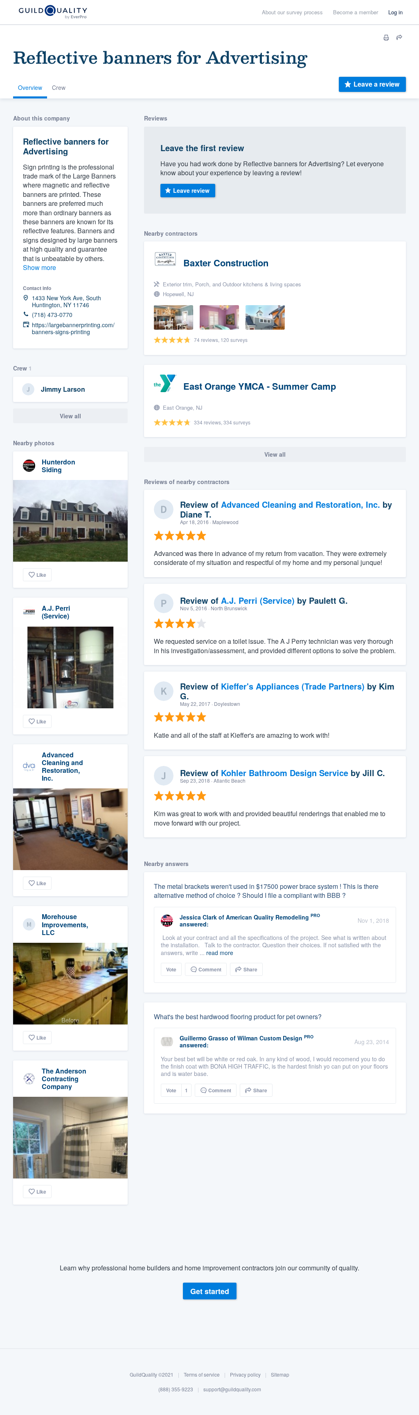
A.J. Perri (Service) (56, 611)
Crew (58, 87)
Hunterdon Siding (58, 465)
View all (70, 416)
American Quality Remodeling (267, 917)
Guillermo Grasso (204, 1038)
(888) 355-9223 (175, 1389)
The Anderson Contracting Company (64, 1078)
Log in (395, 12)
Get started (209, 1291)
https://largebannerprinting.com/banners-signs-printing (73, 328)
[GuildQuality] (52, 12)
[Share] (399, 37)
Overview (30, 87)
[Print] (386, 37)
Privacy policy (245, 1374)
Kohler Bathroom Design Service (284, 773)
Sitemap (280, 1374)
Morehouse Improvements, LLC (65, 924)
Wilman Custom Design (269, 1038)
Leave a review (376, 84)
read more (219, 953)
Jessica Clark (198, 917)
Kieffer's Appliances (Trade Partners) (293, 686)
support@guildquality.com (232, 1389)
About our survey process (292, 12)
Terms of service (202, 1374)
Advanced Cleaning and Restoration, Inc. (62, 766)
